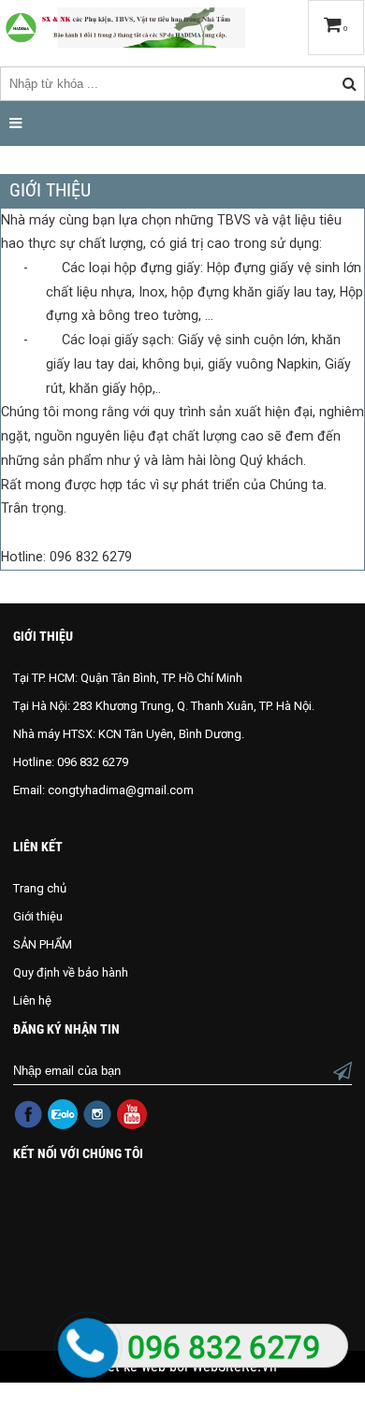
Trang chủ (39, 888)
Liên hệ (32, 1000)
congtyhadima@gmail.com (121, 790)
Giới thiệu (38, 916)
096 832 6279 (223, 1347)
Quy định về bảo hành (70, 972)
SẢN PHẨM (42, 944)
